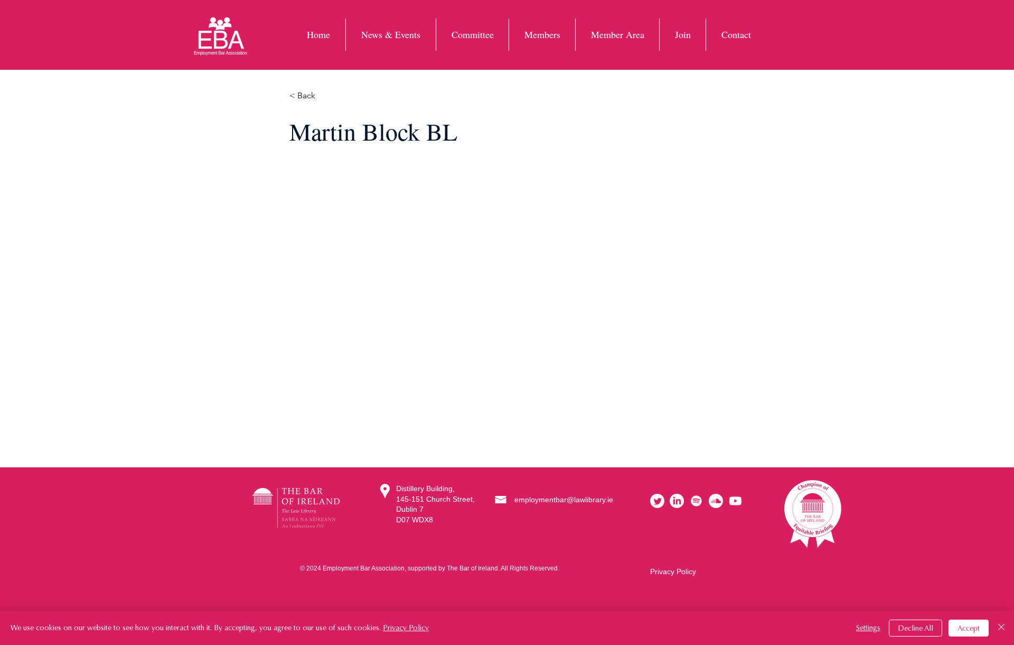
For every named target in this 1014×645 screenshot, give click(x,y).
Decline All (915, 628)
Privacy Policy (673, 571)
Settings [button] (868, 627)
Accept (968, 628)
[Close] (1001, 628)
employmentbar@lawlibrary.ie (563, 499)
